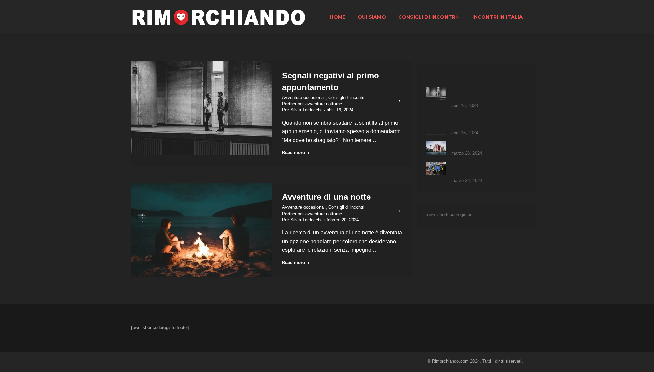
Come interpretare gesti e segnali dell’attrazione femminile (483, 121)
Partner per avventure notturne (312, 103)
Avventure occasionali (304, 97)
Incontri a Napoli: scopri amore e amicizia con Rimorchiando (483, 168)
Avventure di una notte (326, 196)
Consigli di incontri (346, 97)
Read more (293, 152)
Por (302, 109)
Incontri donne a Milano (474, 144)
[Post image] (436, 93)
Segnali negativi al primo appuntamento (475, 93)
